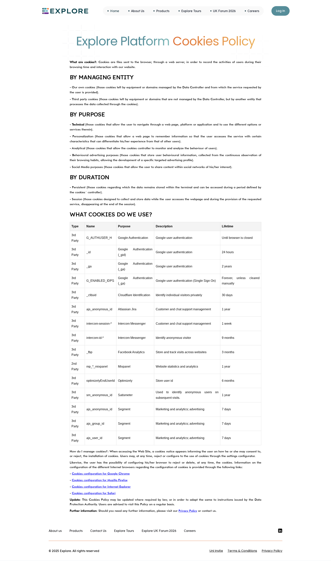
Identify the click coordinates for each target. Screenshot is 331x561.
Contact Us (98, 531)
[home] (65, 11)
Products (76, 531)
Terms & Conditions (242, 551)
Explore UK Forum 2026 (159, 531)
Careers (190, 531)
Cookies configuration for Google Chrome (101, 473)
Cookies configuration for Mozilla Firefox (99, 480)
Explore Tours (124, 531)
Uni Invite (216, 551)
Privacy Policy (188, 511)
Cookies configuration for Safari (94, 493)
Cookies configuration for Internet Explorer (101, 486)
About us (55, 531)
